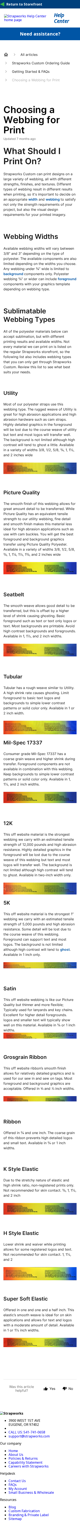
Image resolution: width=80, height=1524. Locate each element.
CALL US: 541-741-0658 (27, 1432)
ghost (65, 949)
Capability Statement (25, 1462)
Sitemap (15, 1518)
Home (13, 1450)
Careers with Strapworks (29, 1466)
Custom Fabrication (24, 1511)
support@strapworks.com (29, 1436)
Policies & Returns (23, 1458)
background (13, 274)
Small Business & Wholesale (31, 1492)
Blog (12, 1507)
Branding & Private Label (29, 1515)
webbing (53, 199)
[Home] (29, 20)
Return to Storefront (24, 4)
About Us (16, 1454)
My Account (18, 1488)
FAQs (13, 1484)
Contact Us (17, 1481)
